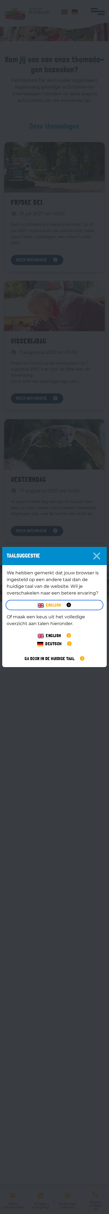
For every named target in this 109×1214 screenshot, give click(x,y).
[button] (54, 605)
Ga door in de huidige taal (50, 658)
